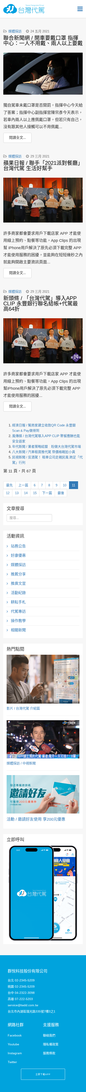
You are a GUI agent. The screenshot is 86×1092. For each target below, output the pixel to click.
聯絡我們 (49, 1035)
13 (17, 493)
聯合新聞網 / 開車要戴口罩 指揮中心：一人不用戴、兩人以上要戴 (43, 40)
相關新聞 (18, 630)
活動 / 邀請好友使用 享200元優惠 (36, 819)
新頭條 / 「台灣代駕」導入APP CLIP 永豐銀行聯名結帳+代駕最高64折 (40, 303)
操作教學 (18, 621)
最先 (9, 485)
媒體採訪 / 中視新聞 (21, 763)
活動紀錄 (18, 593)
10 (64, 485)
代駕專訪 (18, 611)
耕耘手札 (18, 602)
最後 (61, 493)
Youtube (13, 1044)
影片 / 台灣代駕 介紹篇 (23, 708)
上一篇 (23, 485)
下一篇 (47, 493)
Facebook (15, 1035)
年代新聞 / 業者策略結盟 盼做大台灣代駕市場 (46, 446)
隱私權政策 (50, 1044)
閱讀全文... (17, 137)
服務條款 (49, 1053)
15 (35, 493)
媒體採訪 (15, 31)
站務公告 (18, 546)
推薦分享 (18, 574)
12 (7, 493)
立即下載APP (43, 1074)
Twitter (12, 1062)
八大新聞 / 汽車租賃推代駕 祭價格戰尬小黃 (43, 452)
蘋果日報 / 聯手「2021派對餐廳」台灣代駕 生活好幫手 (41, 165)
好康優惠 (18, 555)
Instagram (15, 1053)
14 (26, 493)
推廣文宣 (18, 583)
